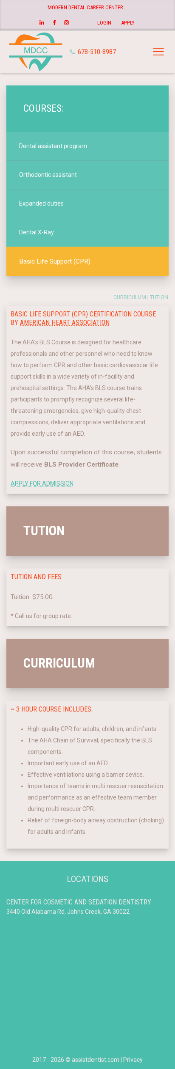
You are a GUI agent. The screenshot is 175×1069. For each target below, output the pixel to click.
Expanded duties (41, 203)
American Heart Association (65, 323)
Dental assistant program (53, 146)
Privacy (133, 1059)
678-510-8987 (96, 52)
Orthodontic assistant (48, 174)
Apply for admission (42, 483)
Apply (128, 22)
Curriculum (129, 297)
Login (104, 22)
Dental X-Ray (36, 232)
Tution (159, 297)
